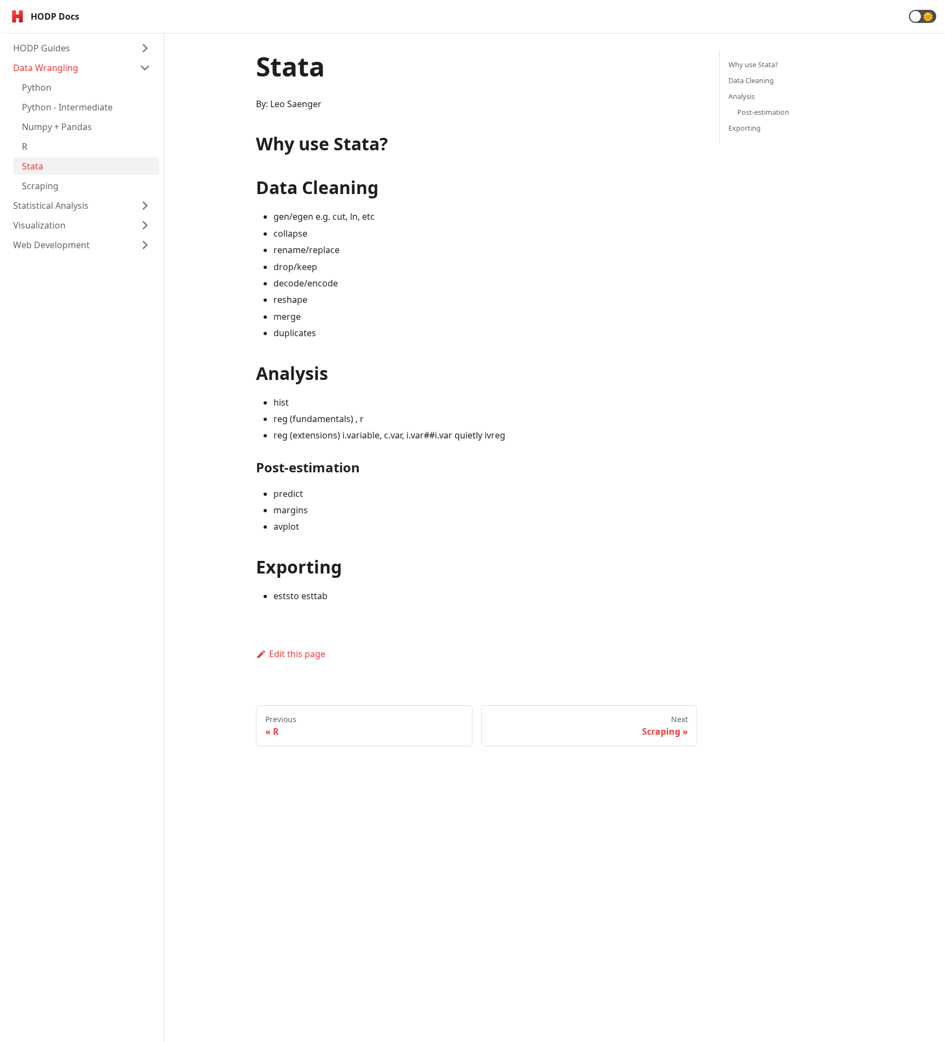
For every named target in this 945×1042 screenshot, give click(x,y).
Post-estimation (763, 112)
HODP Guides (41, 48)
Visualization (39, 225)
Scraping (40, 186)
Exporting (744, 128)
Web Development (51, 245)
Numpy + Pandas (57, 127)
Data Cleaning (751, 80)
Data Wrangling (45, 68)
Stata (32, 166)
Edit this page (297, 654)
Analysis (741, 96)
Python (36, 87)
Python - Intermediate (67, 107)
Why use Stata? (753, 64)
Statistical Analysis (51, 206)
